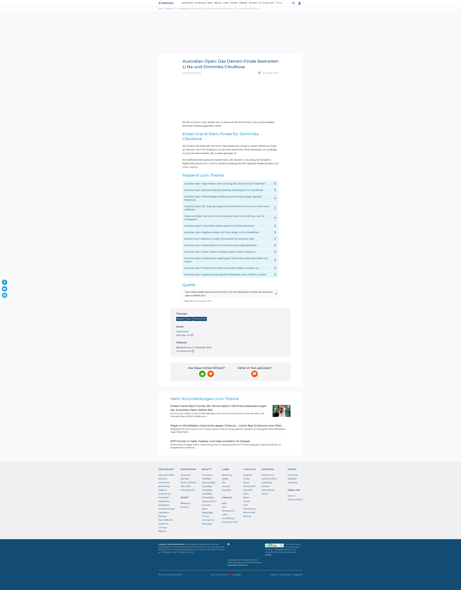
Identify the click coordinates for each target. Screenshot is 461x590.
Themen (169, 8)
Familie (233, 3)
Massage (162, 516)
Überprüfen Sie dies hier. (238, 565)
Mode (204, 508)
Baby (224, 503)
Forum (279, 3)
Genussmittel (249, 486)
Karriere (253, 3)
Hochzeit (226, 486)
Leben (225, 514)
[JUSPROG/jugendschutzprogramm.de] (274, 545)
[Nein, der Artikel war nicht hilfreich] (210, 374)
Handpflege (207, 490)
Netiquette (292, 482)
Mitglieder (292, 478)
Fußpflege (206, 478)
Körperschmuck (209, 501)
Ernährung (200, 3)
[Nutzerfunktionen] (300, 3)
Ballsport (181, 319)
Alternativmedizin (166, 475)
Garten (246, 482)
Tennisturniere (185, 8)
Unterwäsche (208, 520)
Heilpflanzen (164, 501)
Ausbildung (267, 482)
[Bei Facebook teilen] (4, 282)
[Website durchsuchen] (294, 3)
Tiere (245, 505)
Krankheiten (164, 505)
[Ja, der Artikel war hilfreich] (202, 374)
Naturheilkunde (165, 520)
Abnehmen (186, 475)
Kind (224, 507)
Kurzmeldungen (266, 3)
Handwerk (247, 490)
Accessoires (207, 475)
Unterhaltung (249, 508)
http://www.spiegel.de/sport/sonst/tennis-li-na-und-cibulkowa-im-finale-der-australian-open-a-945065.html (229, 293)
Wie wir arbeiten (295, 499)
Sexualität (226, 490)
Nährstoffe (186, 486)
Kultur (246, 493)
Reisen (246, 497)
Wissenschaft (249, 512)
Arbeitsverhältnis (269, 478)
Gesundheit (187, 3)
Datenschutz (286, 574)
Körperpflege (208, 497)
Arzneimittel (163, 482)
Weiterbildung (268, 490)
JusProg (268, 555)
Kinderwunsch (228, 510)
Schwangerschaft (230, 522)
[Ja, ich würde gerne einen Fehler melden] (254, 374)
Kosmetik (206, 505)
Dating (225, 478)
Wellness (162, 531)
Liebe (226, 3)
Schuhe (205, 516)
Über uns (294, 490)
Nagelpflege (207, 512)
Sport (210, 3)
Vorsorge (162, 527)
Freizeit (246, 478)
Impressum (274, 574)
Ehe (223, 482)
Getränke (185, 478)
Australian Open (199, 122)
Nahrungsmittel (188, 490)
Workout (185, 507)
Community (293, 475)
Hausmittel (163, 497)
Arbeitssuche (267, 475)
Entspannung (164, 493)
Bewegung (185, 503)
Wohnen (247, 516)
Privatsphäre (297, 574)
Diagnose (162, 490)
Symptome (163, 523)
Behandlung (163, 486)
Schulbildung (228, 518)
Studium (265, 486)
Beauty (217, 3)
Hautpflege (207, 493)
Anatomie (162, 478)
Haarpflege (207, 486)
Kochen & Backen (188, 482)
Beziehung (226, 475)
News (160, 8)
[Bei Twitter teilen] (4, 288)
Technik (246, 501)
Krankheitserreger (166, 508)
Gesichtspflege (208, 482)
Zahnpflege (207, 523)
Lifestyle (243, 3)
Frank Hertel (182, 331)
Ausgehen (247, 475)
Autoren (291, 495)
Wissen (265, 493)
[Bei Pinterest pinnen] (4, 295)
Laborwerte (163, 512)
